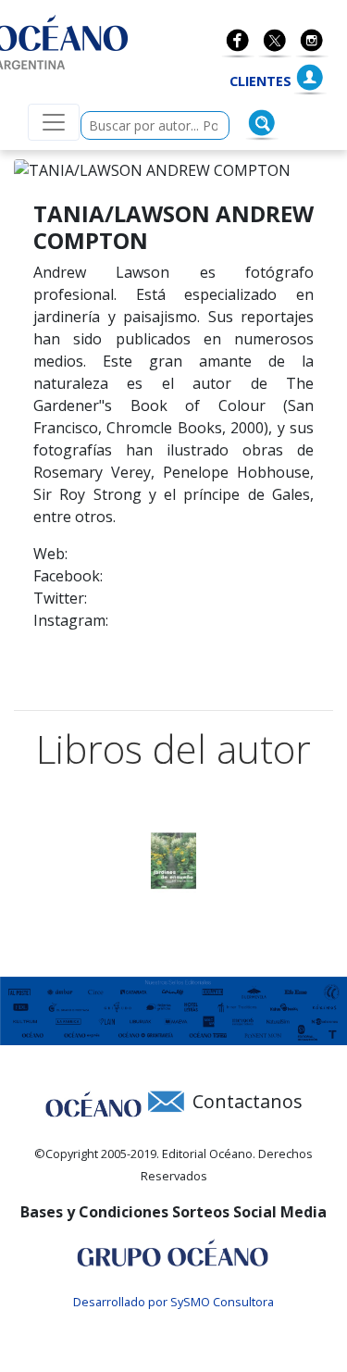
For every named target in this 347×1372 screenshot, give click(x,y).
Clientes (260, 81)
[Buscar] (261, 123)
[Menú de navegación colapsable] (54, 122)
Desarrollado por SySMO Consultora (173, 1301)
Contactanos (247, 1101)
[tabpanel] (173, 861)
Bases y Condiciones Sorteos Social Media (173, 1212)
